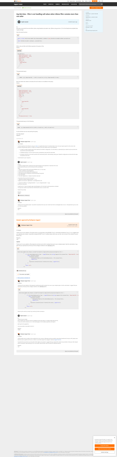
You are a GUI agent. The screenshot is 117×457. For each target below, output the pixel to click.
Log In (99, 1)
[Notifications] (102, 1)
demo (37, 146)
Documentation (78, 1)
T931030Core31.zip (22, 270)
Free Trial (95, 1)
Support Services (57, 339)
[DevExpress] (17, 1)
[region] (104, 446)
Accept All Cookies (105, 445)
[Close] (114, 437)
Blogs (83, 1)
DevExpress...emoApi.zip (24, 195)
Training (86, 1)
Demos (89, 1)
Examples (58, 4)
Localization (74, 4)
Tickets (44, 4)
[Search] (101, 4)
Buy (68, 1)
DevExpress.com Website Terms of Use (51, 452)
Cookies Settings (104, 452)
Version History (65, 4)
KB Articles (51, 4)
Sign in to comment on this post (71, 214)
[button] (78, 38)
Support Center (72, 1)
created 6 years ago (72, 22)
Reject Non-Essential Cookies (104, 448)
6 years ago (33, 141)
